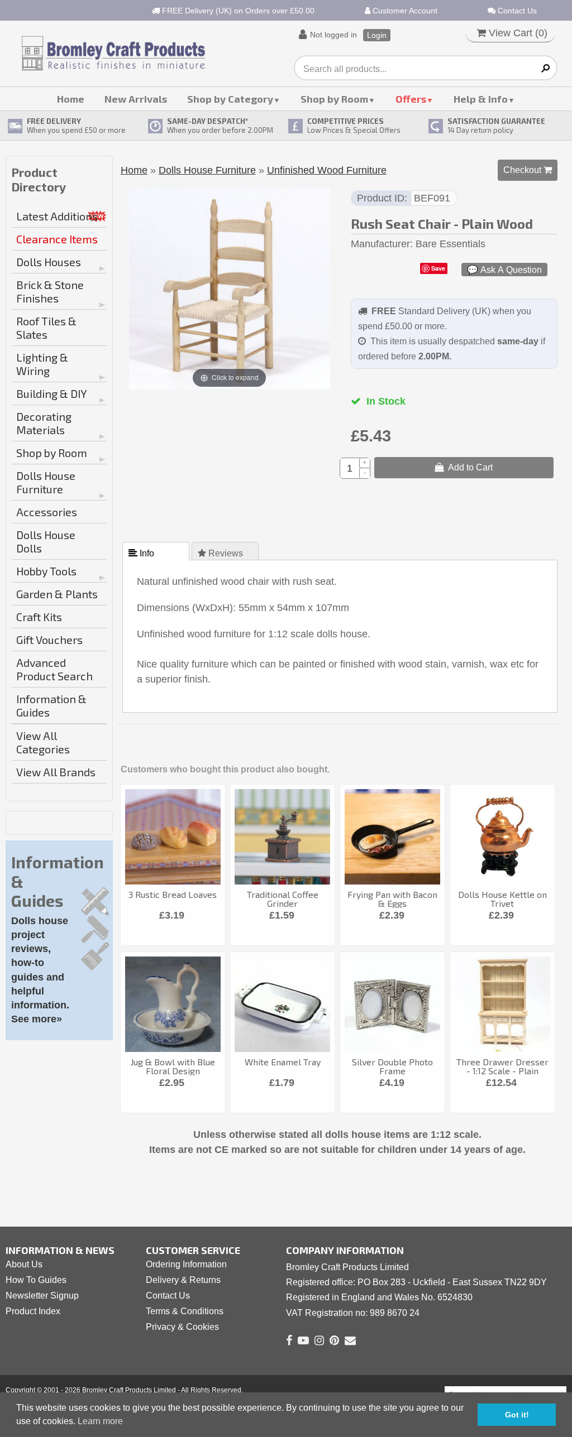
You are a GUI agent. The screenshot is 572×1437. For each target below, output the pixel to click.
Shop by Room (334, 99)
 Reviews (221, 553)
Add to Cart (468, 467)
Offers (410, 99)
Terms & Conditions (184, 1311)
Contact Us (516, 10)
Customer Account (403, 10)
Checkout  (527, 169)
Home (70, 99)
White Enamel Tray (283, 1061)
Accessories (46, 511)
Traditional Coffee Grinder (282, 899)
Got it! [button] (517, 1414)
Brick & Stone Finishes (50, 291)
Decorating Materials (44, 423)
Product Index (33, 1311)
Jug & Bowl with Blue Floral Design (173, 1066)
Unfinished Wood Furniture (327, 170)
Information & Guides (51, 705)
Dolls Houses (48, 261)
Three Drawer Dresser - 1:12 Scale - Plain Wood (502, 1070)
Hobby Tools (46, 571)
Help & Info (481, 99)
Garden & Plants (57, 593)
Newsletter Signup (42, 1295)
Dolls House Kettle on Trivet (502, 899)
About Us (24, 1264)
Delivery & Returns (183, 1280)
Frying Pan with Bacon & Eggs (392, 899)
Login (377, 35)
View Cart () (516, 33)
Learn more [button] (100, 1421)
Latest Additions (57, 216)
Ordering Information (186, 1264)
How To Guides (36, 1280)
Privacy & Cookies (182, 1327)
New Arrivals (135, 99)
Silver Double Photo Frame (392, 1066)
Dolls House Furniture (45, 482)
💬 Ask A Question (504, 269)
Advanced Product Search (54, 669)
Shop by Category (230, 99)
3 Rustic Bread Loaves (172, 894)
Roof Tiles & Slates (46, 327)
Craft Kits (39, 616)
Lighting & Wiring (42, 363)
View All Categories (43, 742)
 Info (142, 553)
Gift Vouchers (49, 639)
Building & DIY (51, 393)
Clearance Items (57, 239)
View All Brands (56, 771)
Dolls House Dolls (45, 541)
